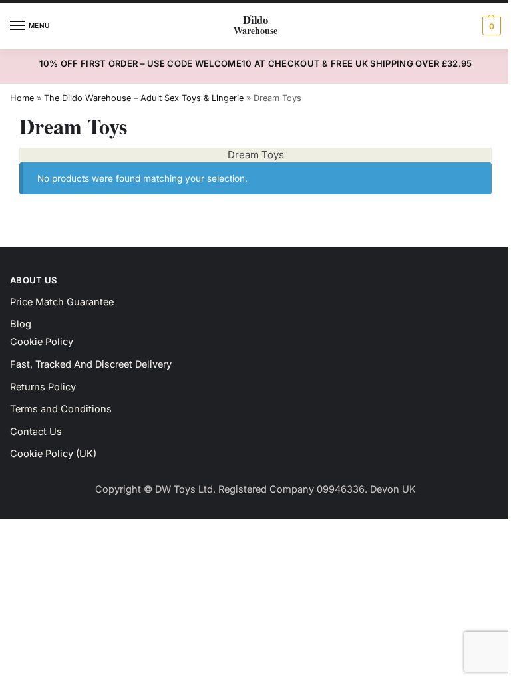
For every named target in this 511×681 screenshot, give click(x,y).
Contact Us (36, 432)
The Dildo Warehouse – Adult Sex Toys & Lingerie (144, 98)
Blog (20, 324)
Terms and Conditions (61, 409)
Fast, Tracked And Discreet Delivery (91, 364)
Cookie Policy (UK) (53, 454)
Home (22, 98)
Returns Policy (43, 387)
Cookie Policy (41, 342)
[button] (490, 26)
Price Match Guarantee (62, 302)
